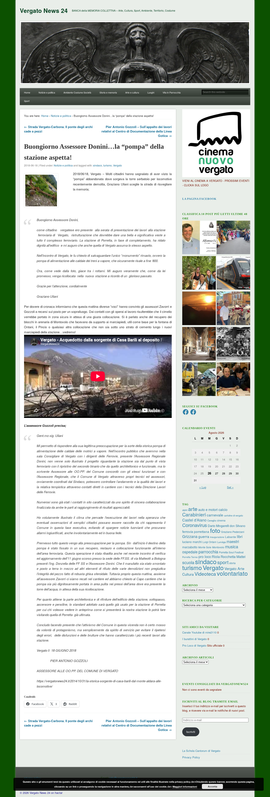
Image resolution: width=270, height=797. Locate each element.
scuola (188, 562)
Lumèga (221, 542)
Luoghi (150, 92)
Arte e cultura (132, 92)
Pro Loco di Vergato (194, 645)
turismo (107, 165)
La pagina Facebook (199, 198)
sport (222, 562)
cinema (221, 520)
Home (27, 92)
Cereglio (211, 520)
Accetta (212, 786)
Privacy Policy (191, 757)
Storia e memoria (108, 92)
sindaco (97, 165)
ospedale (190, 551)
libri (240, 536)
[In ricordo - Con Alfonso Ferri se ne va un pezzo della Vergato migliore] (199, 238)
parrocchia (208, 551)
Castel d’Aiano (194, 520)
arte (192, 508)
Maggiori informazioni (185, 786)
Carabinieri (194, 514)
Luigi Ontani (209, 542)
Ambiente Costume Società (77, 92)
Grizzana (189, 536)
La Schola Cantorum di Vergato (201, 751)
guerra (203, 536)
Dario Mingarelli (218, 525)
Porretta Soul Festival (231, 552)
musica (231, 546)
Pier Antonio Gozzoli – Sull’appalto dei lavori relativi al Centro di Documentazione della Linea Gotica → (136, 131)
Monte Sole (204, 547)
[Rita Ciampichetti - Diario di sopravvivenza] (199, 309)
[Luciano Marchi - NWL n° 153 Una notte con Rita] (199, 344)
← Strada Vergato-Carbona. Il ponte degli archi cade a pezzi (58, 129)
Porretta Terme (190, 557)
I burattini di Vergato (194, 639)
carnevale (215, 514)
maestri (233, 541)
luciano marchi (192, 542)
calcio (223, 509)
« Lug (202, 487)
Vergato (117, 165)
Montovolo (218, 547)
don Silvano (237, 526)
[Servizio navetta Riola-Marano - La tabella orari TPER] (233, 273)
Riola (216, 556)
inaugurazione (217, 537)
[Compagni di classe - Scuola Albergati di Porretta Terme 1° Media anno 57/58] (233, 344)
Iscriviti (190, 732)
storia (232, 563)
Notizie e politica (47, 92)
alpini (184, 510)
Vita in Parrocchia (172, 92)
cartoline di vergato (233, 515)
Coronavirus (194, 524)
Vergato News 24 (44, 10)
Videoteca (205, 573)
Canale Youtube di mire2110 (199, 632)
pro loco (204, 556)
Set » (230, 487)
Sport (27, 101)
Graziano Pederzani (232, 532)
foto (215, 530)
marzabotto (189, 547)
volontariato (232, 573)
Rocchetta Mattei (233, 556)
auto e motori (208, 509)
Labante (230, 537)
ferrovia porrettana (195, 531)
